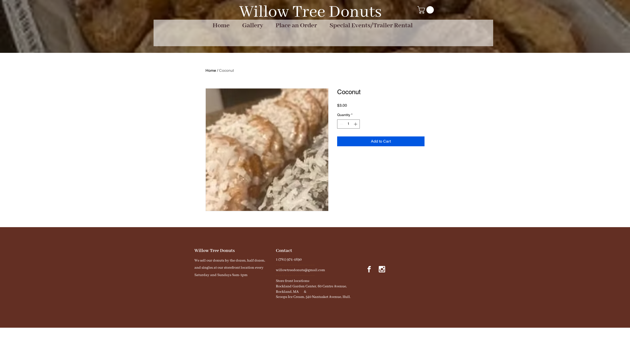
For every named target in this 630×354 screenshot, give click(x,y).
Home (210, 70)
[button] (426, 10)
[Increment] (356, 124)
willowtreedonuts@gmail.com (300, 270)
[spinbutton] (348, 124)
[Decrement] (341, 124)
